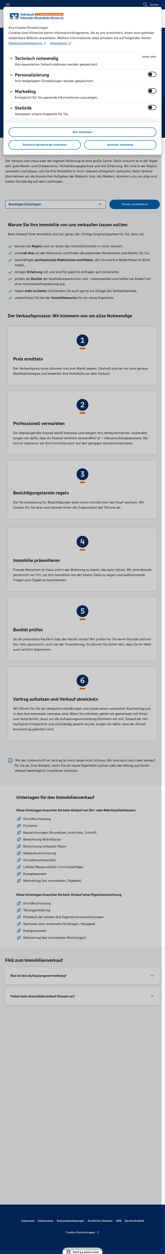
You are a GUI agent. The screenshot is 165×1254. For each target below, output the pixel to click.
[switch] (152, 74)
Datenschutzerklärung (26, 43)
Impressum (59, 43)
